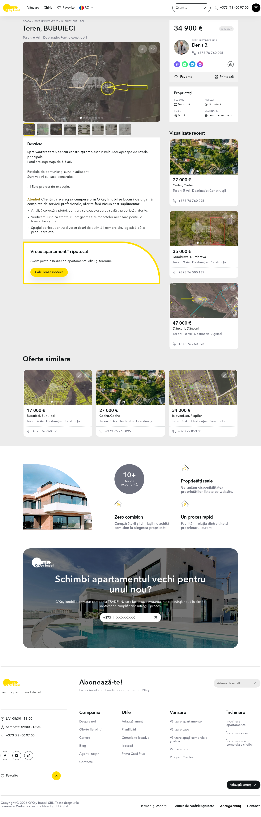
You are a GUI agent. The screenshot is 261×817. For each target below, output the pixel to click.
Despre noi (87, 721)
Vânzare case (179, 729)
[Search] (205, 8)
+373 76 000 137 (191, 272)
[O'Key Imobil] (12, 8)
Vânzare (33, 7)
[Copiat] (142, 49)
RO (87, 7)
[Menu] (256, 7)
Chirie (48, 7)
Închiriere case (237, 733)
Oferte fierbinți (90, 729)
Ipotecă (127, 746)
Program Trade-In (182, 757)
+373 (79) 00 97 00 (234, 7)
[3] (204, 171)
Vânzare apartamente (186, 721)
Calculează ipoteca (49, 272)
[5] (210, 171)
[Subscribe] (255, 683)
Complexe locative (135, 737)
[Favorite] (152, 49)
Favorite (69, 7)
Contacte (86, 762)
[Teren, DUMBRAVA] (204, 228)
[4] (207, 171)
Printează (227, 76)
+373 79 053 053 (191, 431)
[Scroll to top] (56, 775)
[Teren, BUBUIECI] (58, 387)
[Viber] (177, 64)
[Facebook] (5, 755)
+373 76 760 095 (210, 53)
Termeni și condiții (154, 806)
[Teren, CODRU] (204, 157)
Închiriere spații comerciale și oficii (239, 743)
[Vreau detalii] (155, 618)
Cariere (84, 737)
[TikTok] (28, 755)
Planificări (129, 729)
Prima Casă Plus (133, 754)
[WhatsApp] (185, 64)
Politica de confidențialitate (193, 806)
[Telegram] (192, 64)
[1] (198, 171)
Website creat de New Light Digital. (42, 806)
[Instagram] (16, 755)
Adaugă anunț (132, 721)
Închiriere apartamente (236, 723)
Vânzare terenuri (182, 749)
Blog (82, 746)
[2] (201, 171)
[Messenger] (200, 64)
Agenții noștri (89, 754)
